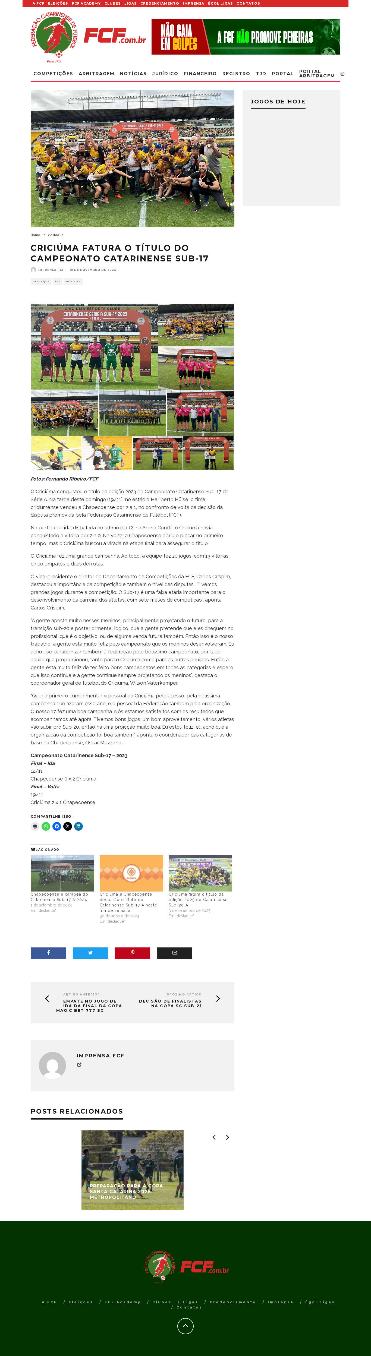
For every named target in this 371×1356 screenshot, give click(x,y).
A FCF (38, 3)
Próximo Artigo (184, 994)
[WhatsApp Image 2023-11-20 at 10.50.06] (196, 324)
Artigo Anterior (81, 994)
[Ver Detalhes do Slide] (246, 36)
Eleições (58, 3)
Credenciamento (159, 3)
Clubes (113, 3)
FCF (57, 281)
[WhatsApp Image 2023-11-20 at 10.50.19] (65, 412)
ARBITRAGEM (97, 73)
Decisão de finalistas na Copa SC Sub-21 (170, 1003)
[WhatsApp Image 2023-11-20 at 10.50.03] (208, 453)
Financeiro (200, 73)
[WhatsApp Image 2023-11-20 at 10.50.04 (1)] (200, 412)
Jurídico (165, 73)
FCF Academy (86, 3)
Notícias (133, 73)
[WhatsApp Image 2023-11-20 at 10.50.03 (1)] (157, 453)
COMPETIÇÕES (53, 73)
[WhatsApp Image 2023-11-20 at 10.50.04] (107, 453)
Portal (283, 73)
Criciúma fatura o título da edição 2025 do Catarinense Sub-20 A (198, 899)
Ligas (130, 3)
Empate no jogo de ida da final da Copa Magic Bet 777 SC (89, 1006)
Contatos (248, 3)
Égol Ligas (220, 3)
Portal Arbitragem (317, 73)
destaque (41, 281)
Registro (236, 73)
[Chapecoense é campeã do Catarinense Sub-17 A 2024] (62, 873)
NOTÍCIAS (73, 281)
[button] (94, 346)
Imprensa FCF (51, 270)
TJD (261, 73)
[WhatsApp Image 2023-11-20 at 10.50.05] (133, 412)
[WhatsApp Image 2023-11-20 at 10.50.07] (196, 368)
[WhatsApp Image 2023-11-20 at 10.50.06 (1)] (94, 346)
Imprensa (194, 3)
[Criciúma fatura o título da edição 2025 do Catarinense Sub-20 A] (200, 873)
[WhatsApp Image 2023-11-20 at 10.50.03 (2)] (56, 453)
